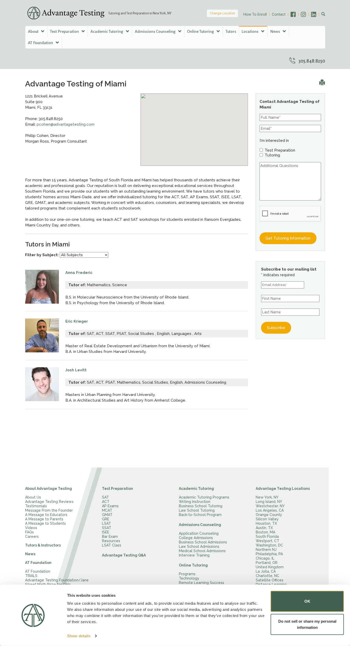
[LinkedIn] (316, 14)
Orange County (269, 515)
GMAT (107, 515)
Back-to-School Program (200, 515)
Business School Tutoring (200, 506)
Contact (278, 14)
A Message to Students (45, 523)
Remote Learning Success (201, 583)
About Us (33, 497)
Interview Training (194, 555)
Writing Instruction (194, 502)
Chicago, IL (265, 558)
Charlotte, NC (267, 576)
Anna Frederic (78, 272)
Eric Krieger (76, 321)
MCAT (107, 510)
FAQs (29, 532)
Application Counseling (199, 533)
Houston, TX (266, 523)
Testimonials (36, 506)
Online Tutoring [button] (201, 31)
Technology (189, 578)
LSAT (106, 523)
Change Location (222, 13)
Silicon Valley (267, 519)
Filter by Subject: (42, 255)
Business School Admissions (203, 542)
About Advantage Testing (48, 488)
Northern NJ (266, 550)
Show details (78, 636)
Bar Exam (110, 536)
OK (307, 601)
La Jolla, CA (266, 571)
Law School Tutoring (197, 510)
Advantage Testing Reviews (49, 502)
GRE (105, 519)
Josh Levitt (76, 370)
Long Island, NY (269, 502)
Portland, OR (266, 563)
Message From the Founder (49, 510)
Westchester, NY (270, 506)
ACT (105, 502)
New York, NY (267, 497)
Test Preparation (117, 488)
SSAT (106, 528)
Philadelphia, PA (269, 554)
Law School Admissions (199, 546)
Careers (32, 536)
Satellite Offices (269, 580)
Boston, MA (265, 532)
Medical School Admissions (202, 551)
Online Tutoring (193, 565)
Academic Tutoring (196, 488)
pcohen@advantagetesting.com (66, 124)
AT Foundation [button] (41, 43)
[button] (323, 14)
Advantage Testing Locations (283, 488)
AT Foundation (38, 563)
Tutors (230, 31)
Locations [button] (250, 31)
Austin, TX (264, 528)
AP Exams (110, 506)
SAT (105, 497)
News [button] (275, 31)
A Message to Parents (44, 519)
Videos (31, 528)
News (30, 554)
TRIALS (31, 576)
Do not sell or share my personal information (307, 624)
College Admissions (196, 538)
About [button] (33, 31)
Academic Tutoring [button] (107, 31)
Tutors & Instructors (43, 545)
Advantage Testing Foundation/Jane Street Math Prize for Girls (57, 582)
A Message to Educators (46, 515)
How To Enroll (255, 14)
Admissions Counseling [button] (155, 31)
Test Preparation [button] (65, 31)
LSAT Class (111, 545)
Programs (187, 574)
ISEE (105, 532)
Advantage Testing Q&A (124, 555)
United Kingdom (270, 567)
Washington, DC (269, 545)
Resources (111, 541)
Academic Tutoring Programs (204, 497)
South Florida (267, 536)
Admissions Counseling (200, 525)
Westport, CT (267, 541)
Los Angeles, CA (270, 510)
